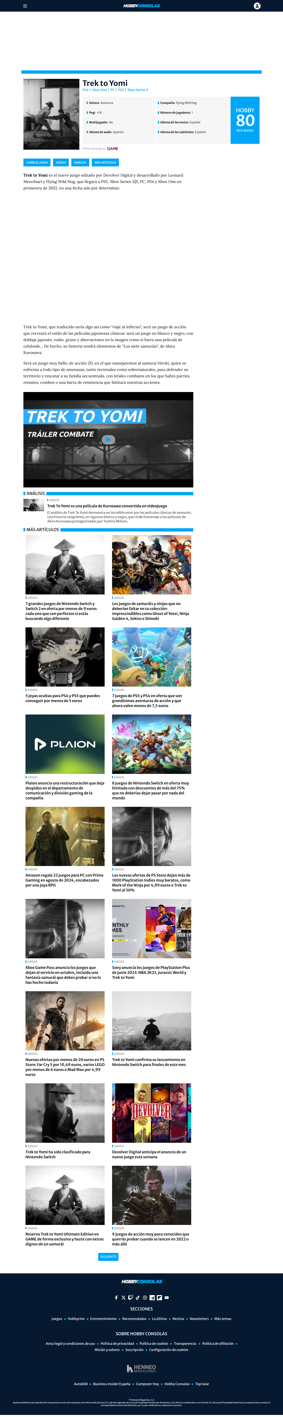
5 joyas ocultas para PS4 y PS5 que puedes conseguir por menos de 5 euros (62, 698)
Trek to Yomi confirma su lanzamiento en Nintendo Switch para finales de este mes (149, 1062)
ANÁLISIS (80, 162)
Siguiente (108, 1257)
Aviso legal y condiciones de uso (70, 1344)
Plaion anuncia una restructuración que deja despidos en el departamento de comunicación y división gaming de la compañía (64, 790)
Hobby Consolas (177, 1384)
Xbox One (99, 90)
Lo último (159, 1319)
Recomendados (134, 1319)
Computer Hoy (147, 1384)
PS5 (121, 90)
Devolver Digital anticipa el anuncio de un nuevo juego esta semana (149, 1154)
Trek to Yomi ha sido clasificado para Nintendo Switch (57, 1154)
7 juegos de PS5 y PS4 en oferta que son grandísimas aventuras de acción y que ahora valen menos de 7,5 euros (147, 700)
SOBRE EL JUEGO (37, 162)
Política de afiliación (218, 1344)
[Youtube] (166, 1297)
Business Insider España (112, 1384)
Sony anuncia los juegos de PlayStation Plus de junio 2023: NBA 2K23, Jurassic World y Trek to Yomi (151, 972)
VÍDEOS (61, 162)
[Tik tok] (137, 1297)
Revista (178, 1319)
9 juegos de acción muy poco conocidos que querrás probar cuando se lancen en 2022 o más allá (150, 1239)
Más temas (222, 1319)
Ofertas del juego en (94, 148)
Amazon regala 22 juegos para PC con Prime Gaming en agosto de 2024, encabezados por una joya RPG (64, 880)
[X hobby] (123, 1297)
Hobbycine (76, 1319)
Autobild (81, 1384)
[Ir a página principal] (141, 6)
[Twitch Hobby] (130, 1297)
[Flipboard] (159, 1297)
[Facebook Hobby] (116, 1297)
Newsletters (199, 1319)
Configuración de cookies (168, 1350)
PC (112, 90)
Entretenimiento (103, 1319)
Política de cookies (154, 1344)
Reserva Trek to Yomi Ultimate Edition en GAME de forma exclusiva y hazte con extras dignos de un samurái (64, 1239)
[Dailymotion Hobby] (152, 1297)
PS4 (85, 90)
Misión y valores (107, 1350)
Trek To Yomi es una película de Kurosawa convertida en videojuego (107, 506)
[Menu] (25, 6)
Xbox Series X (137, 90)
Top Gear (202, 1384)
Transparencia (185, 1344)
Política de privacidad (117, 1344)
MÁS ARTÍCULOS (105, 162)
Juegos (57, 1319)
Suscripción (134, 1350)
